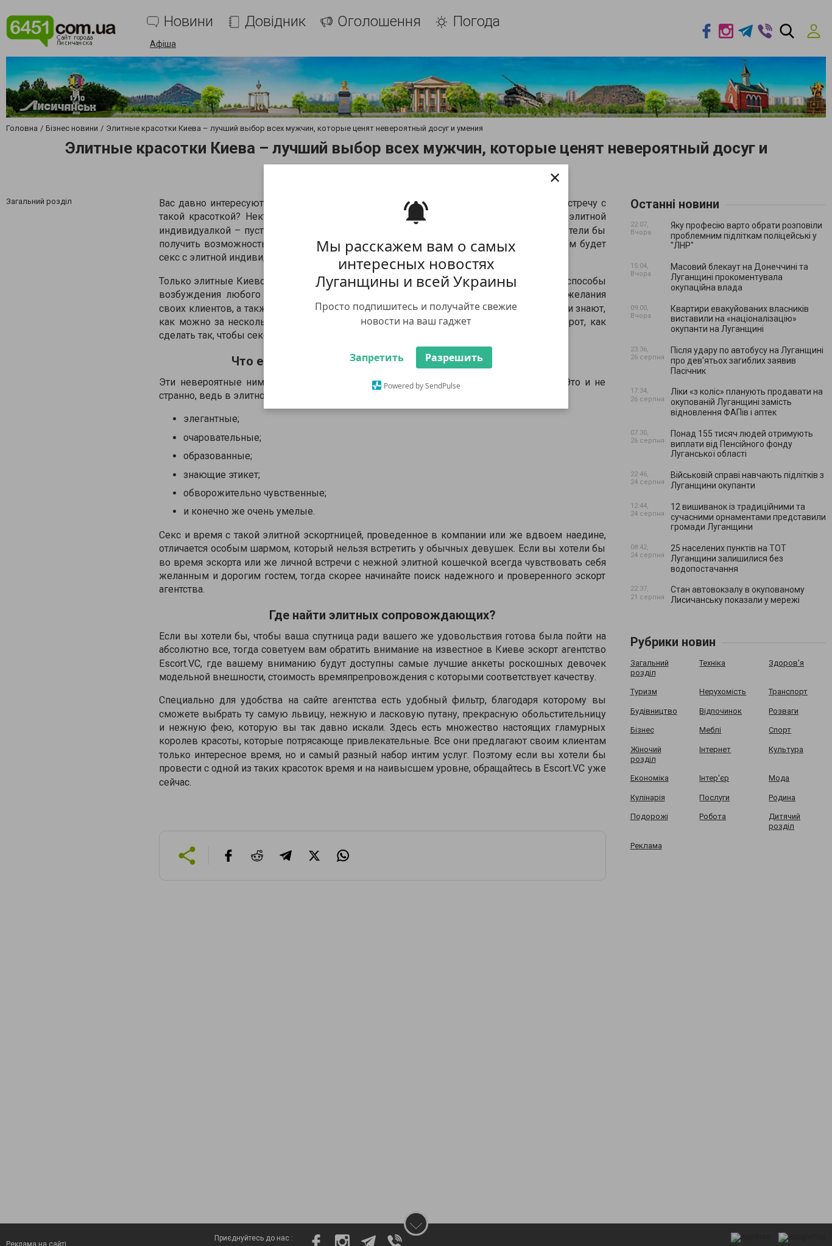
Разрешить (454, 380)
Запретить (377, 380)
